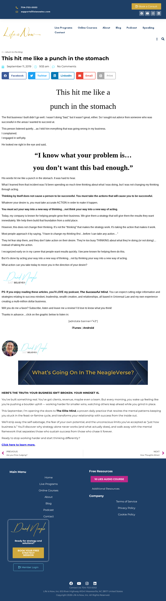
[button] (14, 75)
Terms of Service (126, 501)
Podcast (132, 27)
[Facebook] (141, 13)
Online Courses (87, 27)
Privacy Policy (126, 508)
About (106, 27)
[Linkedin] (158, 13)
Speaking (148, 27)
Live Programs (63, 27)
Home (49, 477)
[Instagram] (153, 13)
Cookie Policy (126, 514)
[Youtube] (147, 13)
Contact (60, 32)
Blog (118, 27)
